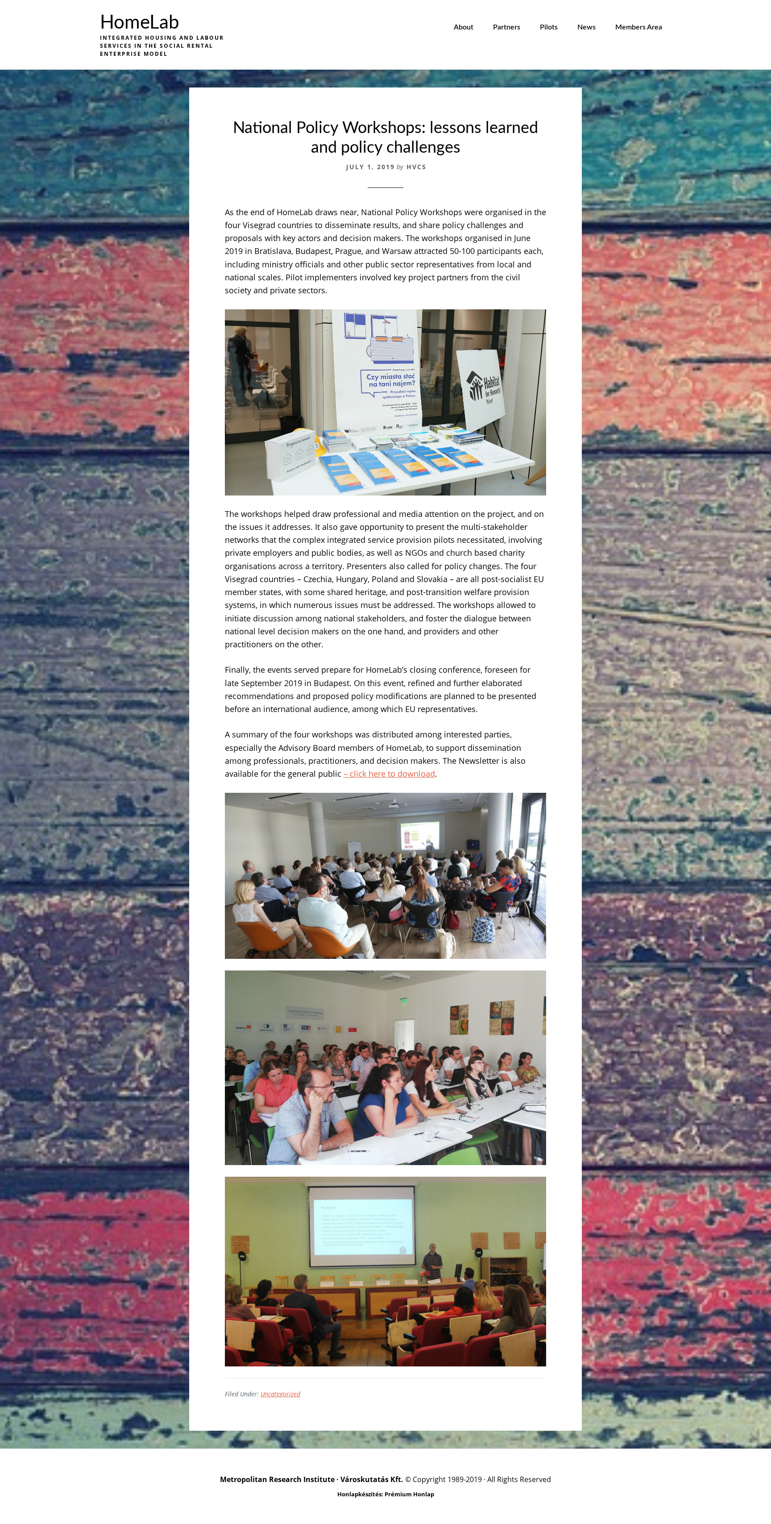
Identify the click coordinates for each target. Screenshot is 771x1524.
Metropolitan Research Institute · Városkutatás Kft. (311, 1479)
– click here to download (389, 773)
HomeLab (139, 22)
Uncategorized (280, 1394)
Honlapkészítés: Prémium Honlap (385, 1494)
